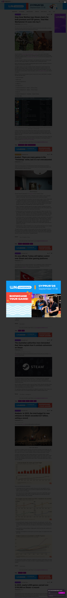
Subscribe (61, 592)
